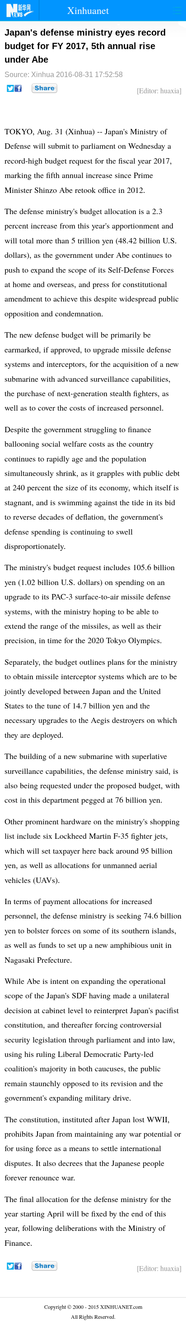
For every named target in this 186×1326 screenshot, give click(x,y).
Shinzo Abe (53, 189)
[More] (44, 88)
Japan (114, 131)
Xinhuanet (88, 10)
